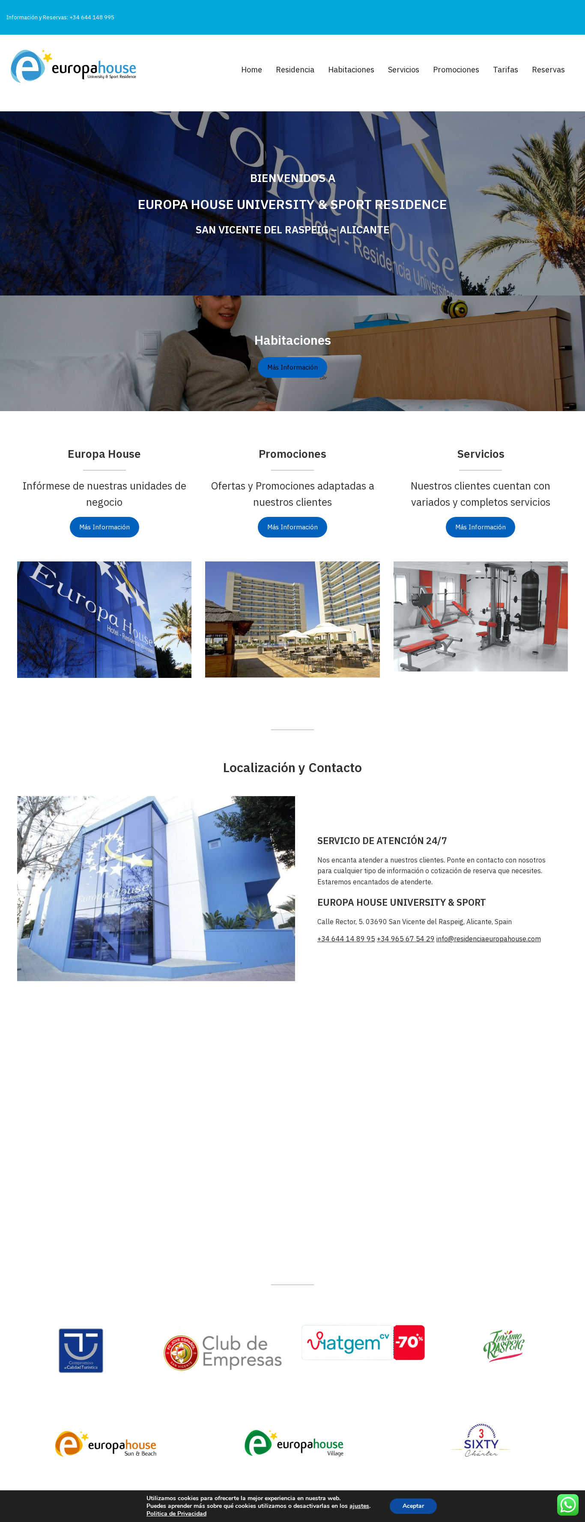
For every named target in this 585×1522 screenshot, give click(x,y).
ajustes (359, 1506)
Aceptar (413, 1506)
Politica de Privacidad (176, 1514)
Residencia (295, 70)
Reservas (548, 70)
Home (251, 70)
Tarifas (505, 70)
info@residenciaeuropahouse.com (488, 938)
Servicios (403, 70)
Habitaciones (351, 70)
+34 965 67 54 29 (406, 938)
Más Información (104, 527)
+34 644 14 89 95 (346, 938)
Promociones (456, 70)
